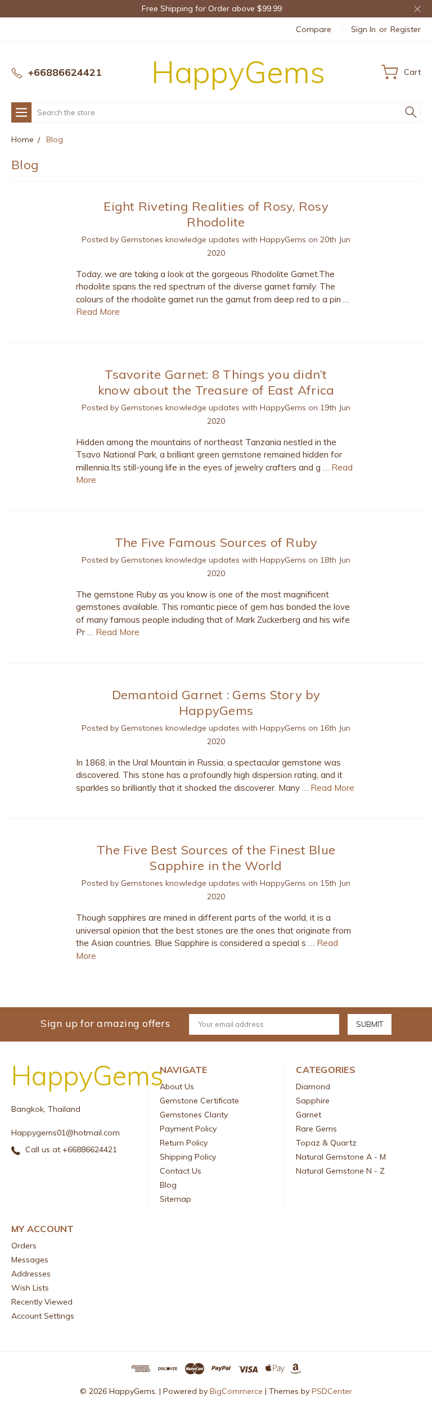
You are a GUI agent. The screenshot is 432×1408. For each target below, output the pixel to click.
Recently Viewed (42, 1302)
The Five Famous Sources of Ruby (216, 542)
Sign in (363, 29)
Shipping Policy (188, 1157)
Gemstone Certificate (199, 1100)
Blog (168, 1185)
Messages (29, 1260)
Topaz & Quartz (326, 1143)
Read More (98, 311)
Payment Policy (188, 1129)
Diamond (313, 1086)
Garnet (308, 1115)
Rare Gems (316, 1129)
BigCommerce (236, 1391)
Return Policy (184, 1143)
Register (405, 29)
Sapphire (313, 1100)
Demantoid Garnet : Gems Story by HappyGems (216, 702)
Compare (313, 29)
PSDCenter (332, 1391)
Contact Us (180, 1171)
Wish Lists (30, 1288)
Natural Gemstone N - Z (340, 1171)
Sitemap (175, 1199)
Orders (24, 1246)
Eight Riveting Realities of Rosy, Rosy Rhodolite (216, 214)
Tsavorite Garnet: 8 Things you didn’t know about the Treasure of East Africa (216, 382)
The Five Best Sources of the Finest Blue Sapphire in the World (216, 857)
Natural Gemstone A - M (341, 1157)
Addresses (31, 1274)
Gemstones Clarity (194, 1115)
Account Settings (42, 1316)
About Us (177, 1086)
